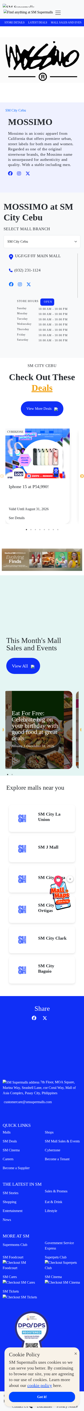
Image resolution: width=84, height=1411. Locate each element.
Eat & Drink (53, 1202)
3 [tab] (35, 529)
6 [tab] (49, 529)
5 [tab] (44, 529)
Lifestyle (51, 1211)
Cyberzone (52, 1150)
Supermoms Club (15, 1245)
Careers (8, 1159)
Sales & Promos (56, 1191)
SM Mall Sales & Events (62, 1141)
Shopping (9, 1202)
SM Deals (10, 1141)
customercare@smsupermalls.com (28, 1102)
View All (20, 665)
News (7, 1220)
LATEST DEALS (37, 22)
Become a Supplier (16, 1168)
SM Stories (10, 1193)
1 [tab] (26, 529)
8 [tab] (58, 529)
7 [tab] (53, 529)
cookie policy (39, 1385)
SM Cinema (11, 1150)
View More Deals (39, 408)
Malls (7, 1132)
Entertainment (12, 1211)
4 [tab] (40, 529)
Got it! (42, 1397)
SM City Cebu (15, 110)
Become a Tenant (57, 1159)
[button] (28, 12)
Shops (49, 1132)
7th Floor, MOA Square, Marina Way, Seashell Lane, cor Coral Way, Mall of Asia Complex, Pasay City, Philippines (39, 1087)
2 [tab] (31, 529)
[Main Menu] (58, 12)
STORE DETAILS (14, 22)
